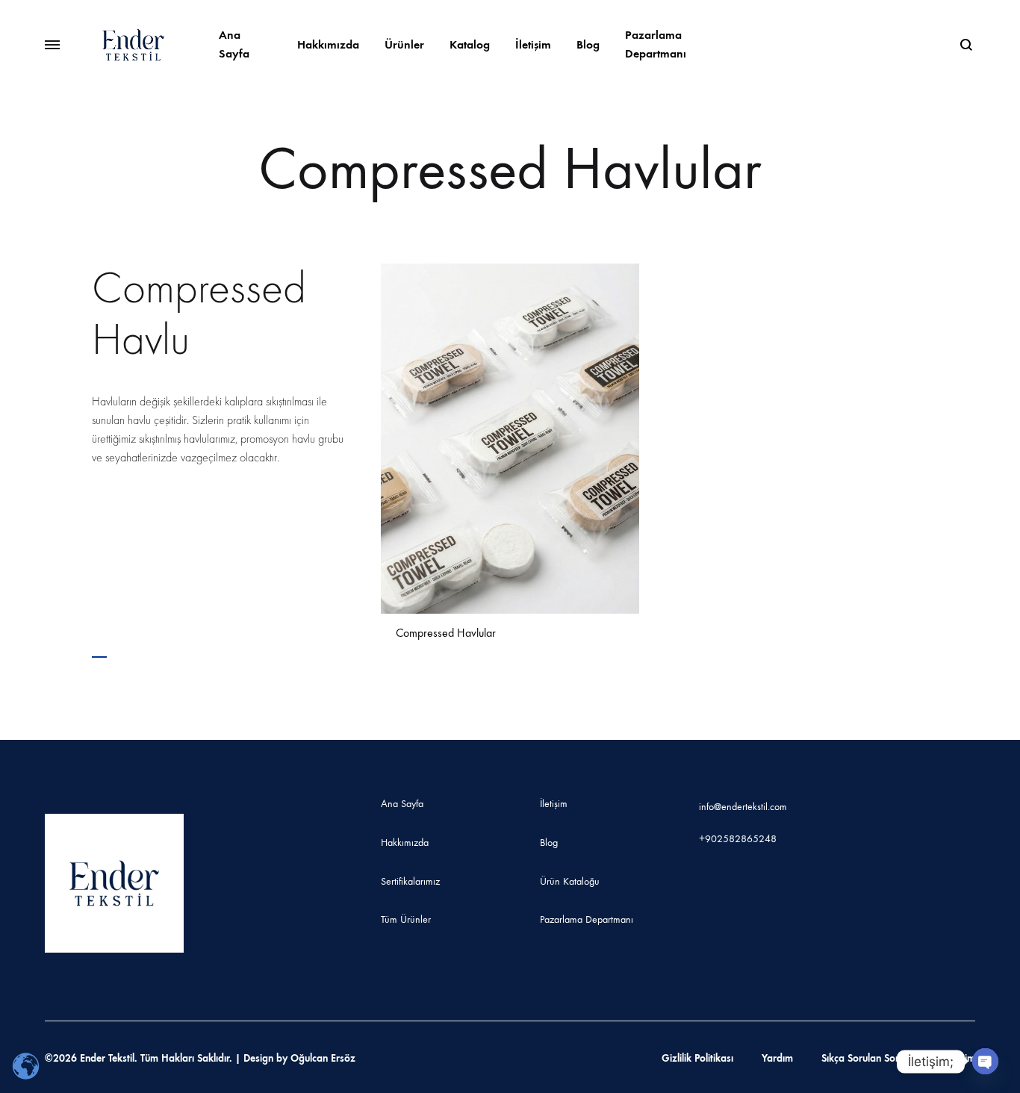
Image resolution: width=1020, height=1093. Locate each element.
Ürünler (404, 44)
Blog (588, 44)
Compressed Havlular (446, 633)
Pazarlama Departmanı (655, 44)
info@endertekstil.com (743, 806)
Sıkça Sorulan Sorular (868, 1058)
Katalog (470, 44)
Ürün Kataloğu (570, 881)
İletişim (533, 44)
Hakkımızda (328, 44)
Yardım (777, 1058)
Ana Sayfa (234, 44)
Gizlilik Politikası (697, 1058)
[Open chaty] (985, 1061)
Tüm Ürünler (406, 919)
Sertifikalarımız (410, 881)
